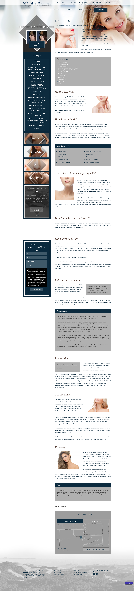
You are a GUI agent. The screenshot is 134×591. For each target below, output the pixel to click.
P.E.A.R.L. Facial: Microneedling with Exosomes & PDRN (37, 120)
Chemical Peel (37, 64)
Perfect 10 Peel (37, 125)
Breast (36, 151)
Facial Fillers (37, 82)
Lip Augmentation (36, 98)
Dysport (36, 79)
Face (37, 165)
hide (66, 59)
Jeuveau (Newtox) (37, 88)
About (63, 2)
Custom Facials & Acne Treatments (36, 68)
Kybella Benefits (62, 66)
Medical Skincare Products (36, 101)
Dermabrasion (37, 72)
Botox (37, 61)
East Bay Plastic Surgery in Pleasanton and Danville (34, 2)
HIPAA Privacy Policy (28, 574)
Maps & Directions (96, 549)
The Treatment (62, 79)
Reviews (85, 2)
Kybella (37, 91)
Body (36, 138)
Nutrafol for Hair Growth (36, 114)
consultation (91, 49)
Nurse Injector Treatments (37, 110)
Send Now (36, 289)
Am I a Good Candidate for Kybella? (67, 68)
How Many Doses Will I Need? (66, 70)
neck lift (90, 246)
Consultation (61, 75)
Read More (36, 209)
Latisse (36, 94)
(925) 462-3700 (101, 570)
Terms (44, 293)
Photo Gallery (96, 2)
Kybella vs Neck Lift (63, 72)
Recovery (60, 81)
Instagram (97, 574)
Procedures (74, 2)
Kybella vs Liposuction (64, 73)
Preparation (60, 77)
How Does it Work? (63, 64)
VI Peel (37, 129)
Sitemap (35, 574)
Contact (108, 2)
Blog (44, 574)
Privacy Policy (38, 282)
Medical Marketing (28, 571)
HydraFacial (37, 85)
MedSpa (63, 16)
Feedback (40, 574)
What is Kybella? (62, 62)
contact (75, 385)
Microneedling (36, 106)
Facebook (94, 574)
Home (56, 2)
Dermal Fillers (36, 76)
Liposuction (58, 285)
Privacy (40, 293)
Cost (59, 83)
